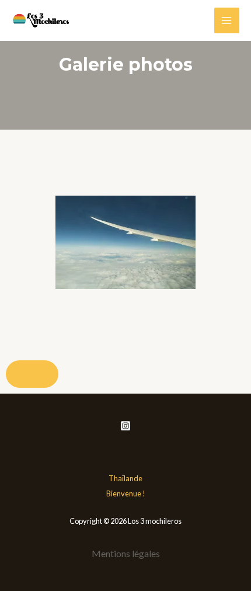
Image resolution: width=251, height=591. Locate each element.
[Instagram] (125, 425)
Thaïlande (125, 478)
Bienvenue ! (125, 493)
